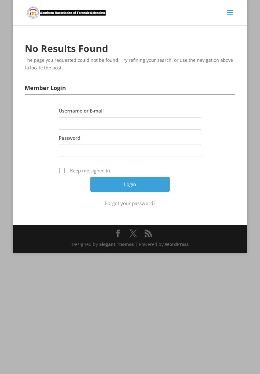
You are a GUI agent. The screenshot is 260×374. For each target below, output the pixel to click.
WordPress (177, 244)
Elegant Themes (116, 244)
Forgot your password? (130, 203)
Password (69, 138)
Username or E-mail (81, 110)
